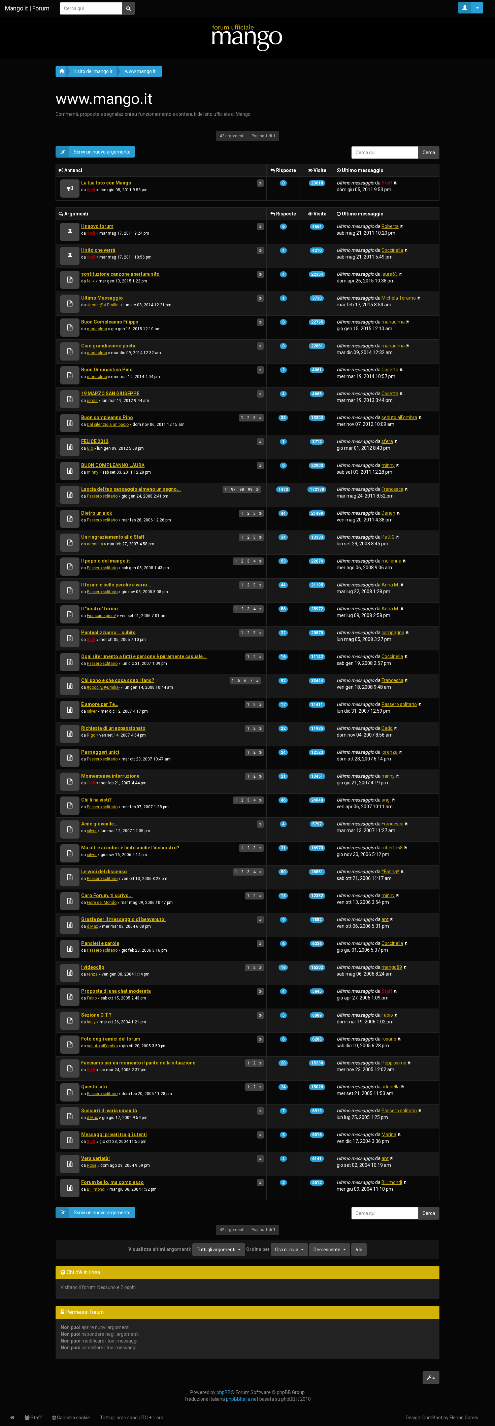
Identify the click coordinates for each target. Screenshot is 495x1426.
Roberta (390, 226)
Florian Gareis (464, 1417)
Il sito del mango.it (93, 71)
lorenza (390, 752)
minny (92, 472)
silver (92, 711)
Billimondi (96, 1189)
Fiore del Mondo (102, 902)
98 (241, 489)
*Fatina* (390, 871)
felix (91, 281)
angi (386, 800)
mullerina (391, 561)
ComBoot (432, 1417)
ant (385, 919)
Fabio (92, 998)
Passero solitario (102, 496)
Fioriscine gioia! (101, 615)
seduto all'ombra (399, 417)
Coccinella (392, 250)
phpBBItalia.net (242, 1399)
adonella (95, 544)
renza (92, 400)
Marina (389, 1134)
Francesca (392, 489)
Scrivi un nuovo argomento (102, 152)
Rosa (91, 1165)
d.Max (92, 926)
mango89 (392, 967)
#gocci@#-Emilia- (103, 305)
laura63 (390, 274)
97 (233, 489)
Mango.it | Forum (27, 8)
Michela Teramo (399, 298)
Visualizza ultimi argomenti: (181, 1249)
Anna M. (390, 584)
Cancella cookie (73, 1417)
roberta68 (392, 847)
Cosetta (390, 369)
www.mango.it (140, 71)
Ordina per (272, 1249)
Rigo (91, 735)
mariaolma (97, 329)
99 (250, 489)
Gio (90, 448)
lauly (91, 1022)
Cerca (429, 152)
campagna (393, 632)
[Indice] (247, 37)
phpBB (224, 1392)
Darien (388, 513)
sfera (387, 441)
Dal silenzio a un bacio (108, 424)
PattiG (388, 537)
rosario (389, 1039)
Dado (387, 728)
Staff (91, 190)
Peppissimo (394, 1062)
